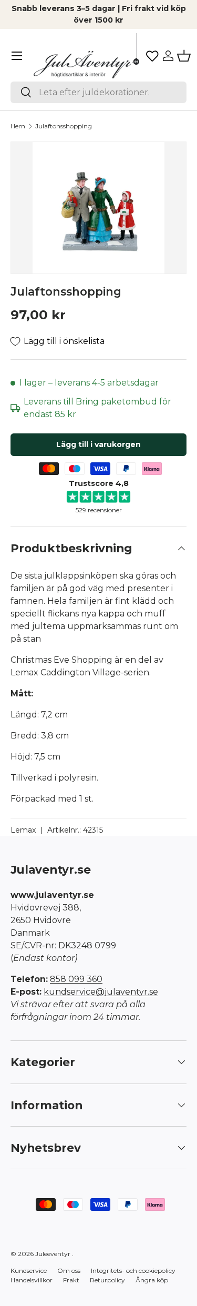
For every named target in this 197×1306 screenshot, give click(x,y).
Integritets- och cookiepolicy (133, 1270)
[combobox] (98, 92)
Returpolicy (107, 1280)
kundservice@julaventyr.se (101, 992)
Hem (18, 126)
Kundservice (29, 1270)
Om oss (68, 1270)
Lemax (23, 830)
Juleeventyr (52, 1254)
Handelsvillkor (32, 1280)
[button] (184, 55)
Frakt (71, 1280)
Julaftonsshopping (63, 126)
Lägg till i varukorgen (98, 444)
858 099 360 (76, 979)
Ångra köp (152, 1280)
